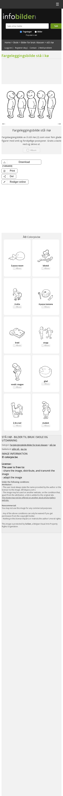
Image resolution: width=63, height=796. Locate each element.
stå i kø (50, 42)
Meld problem (45, 48)
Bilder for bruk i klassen (32, 42)
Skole (16, 42)
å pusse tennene (46, 304)
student (45, 423)
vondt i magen (17, 384)
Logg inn (8, 48)
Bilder (39, 31)
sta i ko (24, 449)
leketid (46, 265)
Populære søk (31, 35)
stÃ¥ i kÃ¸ (16, 449)
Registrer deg (21, 48)
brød (17, 342)
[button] (15, 182)
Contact (33, 48)
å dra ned (17, 423)
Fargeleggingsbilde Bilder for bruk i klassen (29, 445)
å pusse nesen (17, 265)
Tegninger (27, 31)
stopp (45, 342)
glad (46, 381)
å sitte (17, 304)
